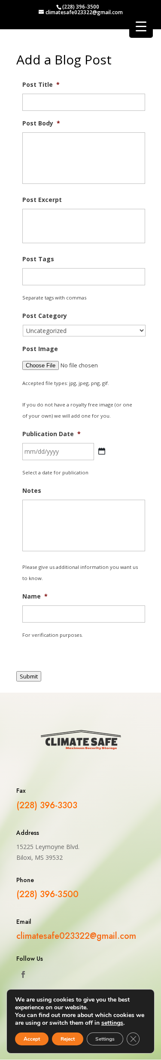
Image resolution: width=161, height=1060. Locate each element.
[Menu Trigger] (141, 26)
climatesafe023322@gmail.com (76, 936)
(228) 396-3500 (80, 6)
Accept (32, 1039)
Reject (68, 1039)
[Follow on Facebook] (23, 974)
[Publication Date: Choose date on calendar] (101, 451)
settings (112, 1023)
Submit (29, 676)
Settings (105, 1039)
